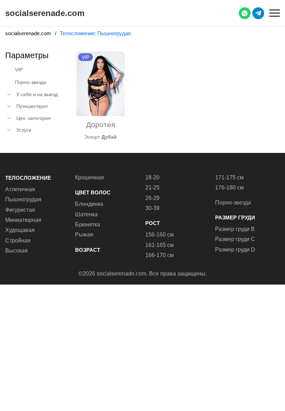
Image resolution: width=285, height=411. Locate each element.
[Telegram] (258, 13)
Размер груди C (235, 239)
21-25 (152, 188)
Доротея (100, 125)
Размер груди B (235, 229)
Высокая (16, 251)
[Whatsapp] (245, 13)
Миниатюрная (23, 220)
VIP (19, 69)
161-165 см (159, 245)
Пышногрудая (23, 199)
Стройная (18, 240)
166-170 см (159, 255)
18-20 (152, 177)
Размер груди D (235, 250)
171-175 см (229, 177)
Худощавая (20, 230)
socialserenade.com (44, 13)
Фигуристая (20, 210)
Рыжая (84, 235)
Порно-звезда (30, 82)
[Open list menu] (9, 94)
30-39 (152, 208)
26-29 (152, 198)
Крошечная (89, 177)
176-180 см (229, 188)
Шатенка (86, 214)
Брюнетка (87, 224)
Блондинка (89, 204)
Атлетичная (20, 189)
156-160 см (159, 235)
